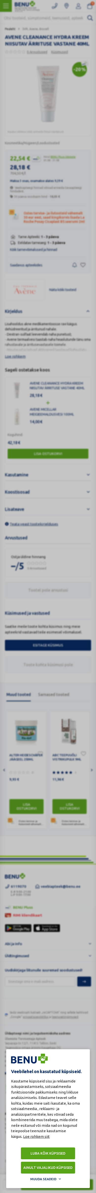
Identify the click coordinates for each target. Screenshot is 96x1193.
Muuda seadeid (43, 1179)
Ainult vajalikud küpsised (48, 1168)
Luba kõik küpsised (48, 1153)
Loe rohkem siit (36, 1136)
